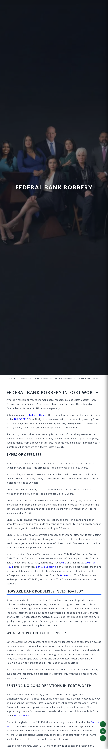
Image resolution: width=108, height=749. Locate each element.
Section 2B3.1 (21, 715)
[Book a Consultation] (103, 724)
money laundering (45, 566)
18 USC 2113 (21, 419)
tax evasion (66, 575)
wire (63, 562)
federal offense (37, 415)
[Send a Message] (103, 738)
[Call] (103, 731)
